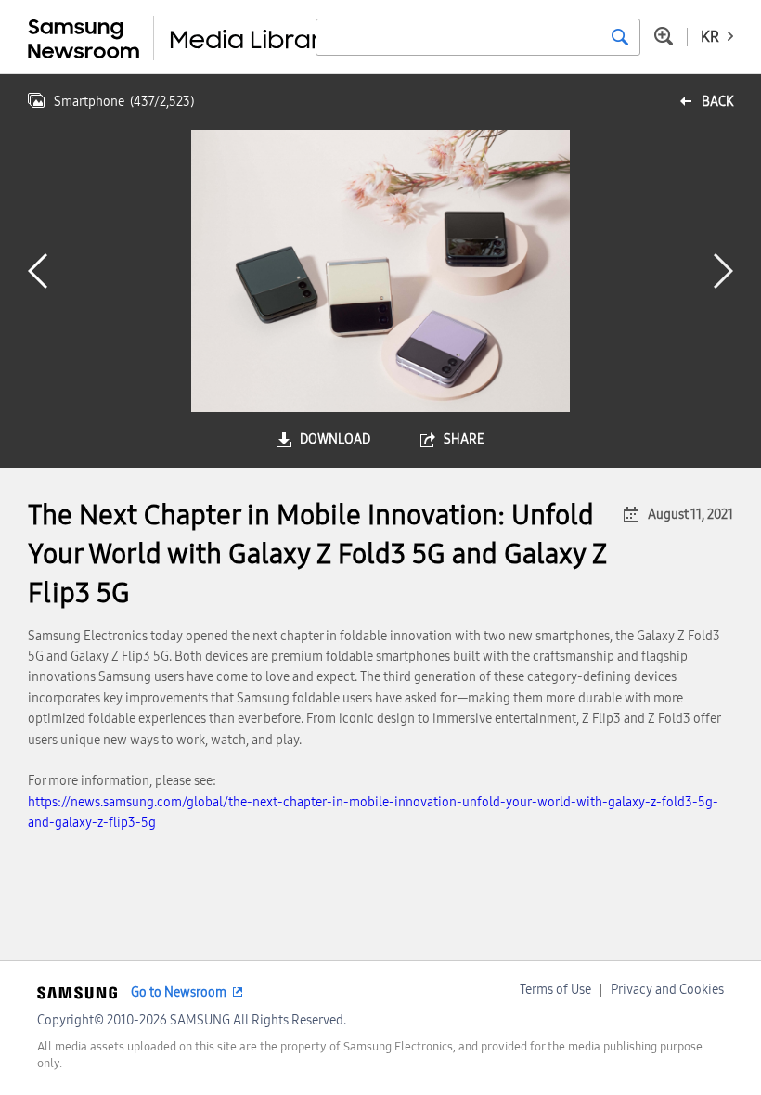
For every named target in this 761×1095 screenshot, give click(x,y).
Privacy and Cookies (667, 990)
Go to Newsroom (178, 992)
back (717, 102)
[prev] (37, 271)
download (335, 439)
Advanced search (663, 36)
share (464, 439)
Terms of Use (555, 990)
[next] (723, 271)
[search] (619, 37)
